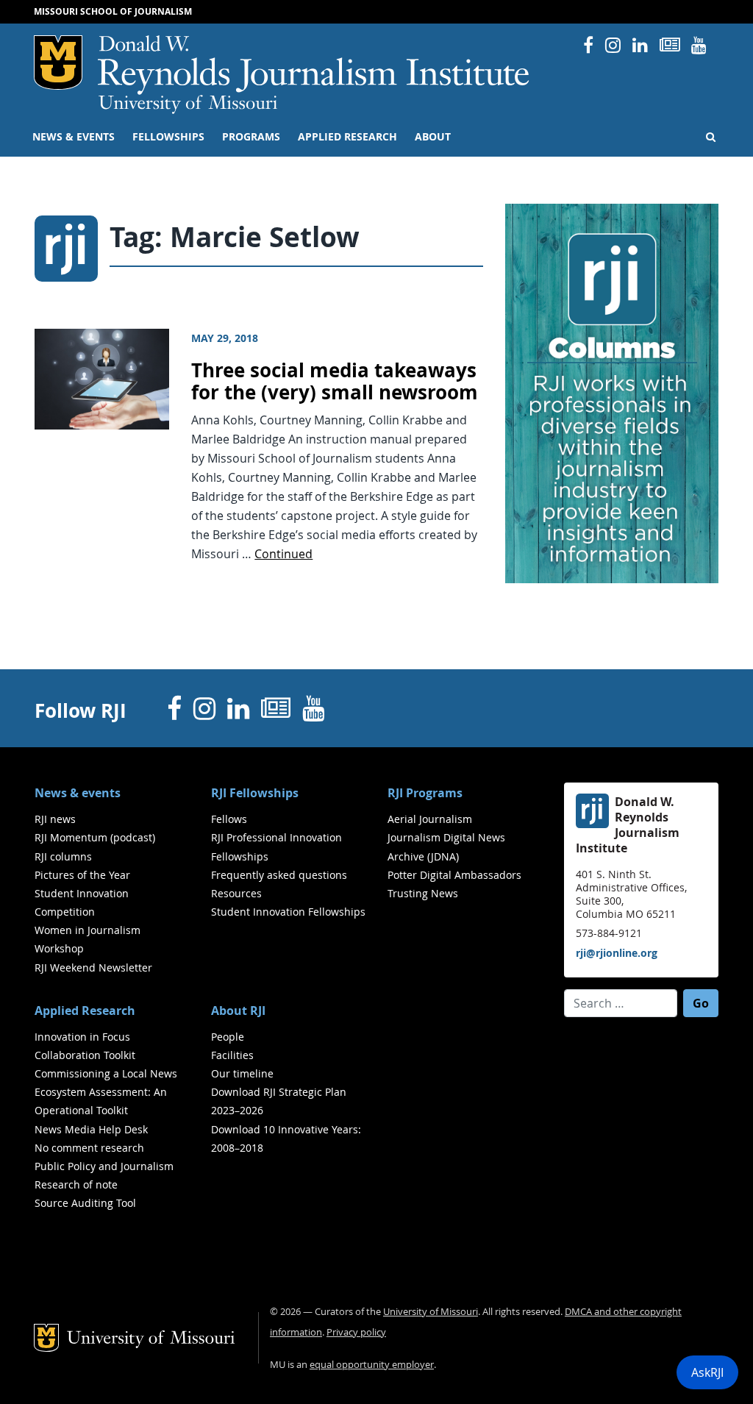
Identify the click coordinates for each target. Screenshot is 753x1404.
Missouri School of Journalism (113, 11)
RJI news (55, 819)
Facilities (232, 1055)
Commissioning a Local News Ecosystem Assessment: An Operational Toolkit (106, 1091)
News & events (73, 136)
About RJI (238, 1010)
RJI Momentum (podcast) (95, 837)
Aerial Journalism (430, 819)
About (433, 136)
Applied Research (347, 136)
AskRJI (707, 1372)
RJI (314, 65)
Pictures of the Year (82, 875)
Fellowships (168, 136)
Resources (236, 893)
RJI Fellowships (255, 793)
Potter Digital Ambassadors (454, 875)
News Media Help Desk (91, 1129)
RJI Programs (425, 793)
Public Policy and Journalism (104, 1166)
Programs (251, 136)
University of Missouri (188, 104)
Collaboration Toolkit (85, 1055)
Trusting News (423, 893)
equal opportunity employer (372, 1364)
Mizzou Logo (58, 62)
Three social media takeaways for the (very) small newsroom (334, 381)
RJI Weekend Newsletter (93, 967)
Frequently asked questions (279, 875)
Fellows (229, 819)
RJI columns (63, 856)
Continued (283, 554)
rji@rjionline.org (616, 953)
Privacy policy (356, 1332)
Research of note (76, 1184)
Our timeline (242, 1073)
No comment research (89, 1148)
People (227, 1037)
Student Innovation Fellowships (288, 912)
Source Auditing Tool (85, 1203)
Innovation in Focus (82, 1037)
